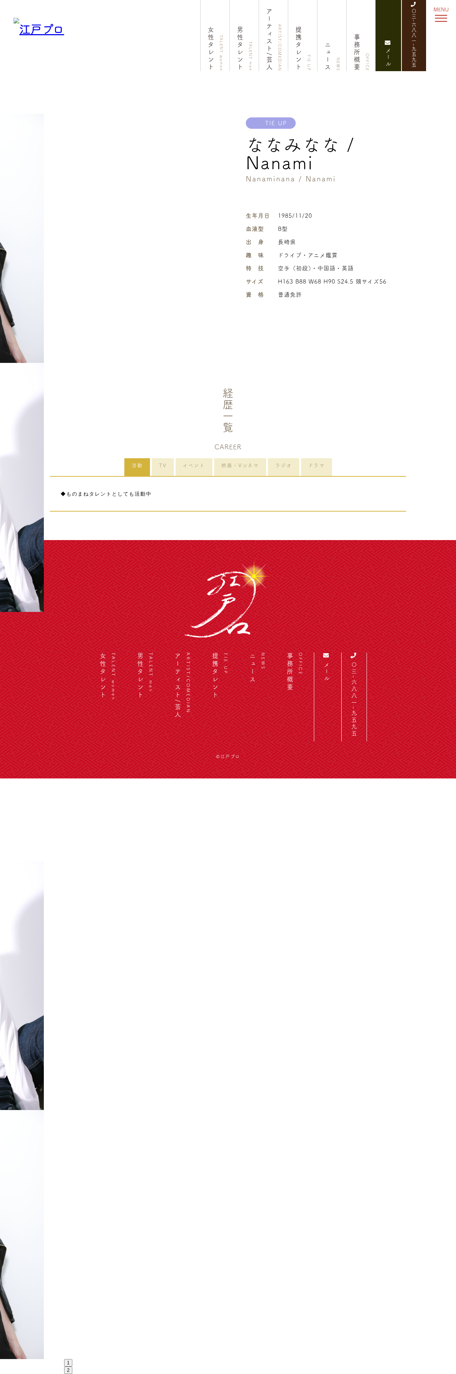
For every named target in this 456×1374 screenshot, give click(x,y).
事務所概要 (361, 52)
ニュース (332, 56)
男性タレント (245, 48)
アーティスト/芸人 (274, 39)
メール (388, 57)
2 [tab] (68, 1370)
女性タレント (215, 48)
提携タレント (303, 48)
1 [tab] (68, 1362)
